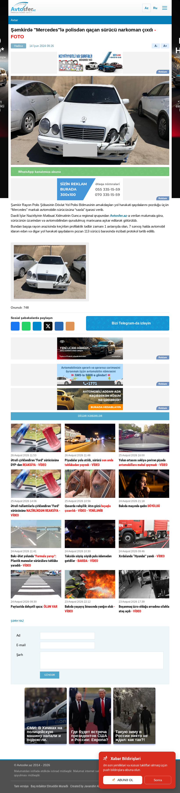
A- (156, 46)
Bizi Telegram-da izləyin (131, 323)
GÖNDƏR (49, 674)
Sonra (158, 780)
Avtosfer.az (118, 215)
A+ (165, 46)
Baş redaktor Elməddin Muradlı (49, 786)
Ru (155, 8)
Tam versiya (21, 786)
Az (146, 8)
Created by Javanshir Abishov (88, 786)
